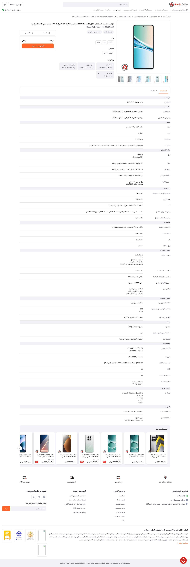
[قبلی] (170, 448)
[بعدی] (20, 448)
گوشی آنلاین (166, 16)
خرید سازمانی (120, 512)
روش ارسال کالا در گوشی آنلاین (75, 504)
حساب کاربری (120, 504)
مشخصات (163, 91)
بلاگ (123, 520)
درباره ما (122, 496)
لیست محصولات (119, 516)
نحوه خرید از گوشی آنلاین (77, 496)
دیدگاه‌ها (154, 91)
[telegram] (39, 497)
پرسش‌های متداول (79, 512)
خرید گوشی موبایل (154, 16)
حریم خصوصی (120, 508)
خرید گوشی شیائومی (140, 16)
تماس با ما (121, 500)
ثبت (6, 509)
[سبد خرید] (4, 4)
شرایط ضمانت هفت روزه (77, 500)
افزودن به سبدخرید (38, 46)
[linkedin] (33, 497)
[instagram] (44, 497)
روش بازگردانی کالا (79, 508)
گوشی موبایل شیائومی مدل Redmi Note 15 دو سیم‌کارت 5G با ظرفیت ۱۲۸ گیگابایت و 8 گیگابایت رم (101, 16)
